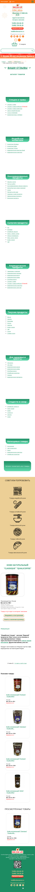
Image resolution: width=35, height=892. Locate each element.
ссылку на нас (23, 856)
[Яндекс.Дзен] (20, 36)
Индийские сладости (13, 406)
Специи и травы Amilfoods (14, 106)
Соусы (9, 190)
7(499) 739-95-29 (17, 25)
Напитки (9, 325)
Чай (8, 242)
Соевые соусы (11, 333)
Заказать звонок (17, 28)
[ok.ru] (17, 36)
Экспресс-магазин (18, 20)
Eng (19, 40)
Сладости (10, 412)
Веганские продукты (13, 198)
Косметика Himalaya (13, 144)
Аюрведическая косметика (14, 152)
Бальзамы (10, 321)
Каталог (10, 61)
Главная (4, 61)
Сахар (9, 417)
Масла (9, 317)
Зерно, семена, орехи (13, 233)
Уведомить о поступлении (14, 615)
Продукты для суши (12, 192)
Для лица (9, 365)
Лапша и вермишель (12, 236)
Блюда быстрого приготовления (16, 188)
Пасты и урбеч (11, 184)
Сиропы (9, 319)
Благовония (10, 446)
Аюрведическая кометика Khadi (16, 150)
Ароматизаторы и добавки (14, 115)
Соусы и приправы (12, 112)
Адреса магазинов (18, 18)
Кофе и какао (17, 61)
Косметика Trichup (12, 148)
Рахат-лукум (10, 408)
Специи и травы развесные (14, 108)
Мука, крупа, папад (12, 238)
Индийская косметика (13, 373)
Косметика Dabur (12, 146)
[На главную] (17, 8)
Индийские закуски (12, 231)
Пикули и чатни (11, 182)
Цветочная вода (12, 448)
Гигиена (9, 375)
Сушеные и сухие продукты (14, 194)
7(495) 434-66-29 (17, 23)
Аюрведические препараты (14, 377)
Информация (5, 629)
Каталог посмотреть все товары (17, 466)
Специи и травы (11, 104)
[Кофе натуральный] (17, 685)
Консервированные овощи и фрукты (17, 186)
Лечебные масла (12, 279)
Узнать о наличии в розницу (14, 619)
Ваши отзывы (18, 68)
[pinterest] (23, 36)
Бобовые (9, 229)
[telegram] (14, 36)
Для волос (10, 363)
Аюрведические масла (13, 275)
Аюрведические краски (13, 367)
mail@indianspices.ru (17, 31)
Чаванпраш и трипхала (13, 271)
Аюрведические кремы (13, 277)
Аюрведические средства (14, 287)
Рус (16, 40)
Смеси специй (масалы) (13, 110)
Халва (9, 410)
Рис (8, 227)
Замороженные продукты (14, 196)
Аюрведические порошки (14, 273)
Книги (8, 450)
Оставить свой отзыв (20, 663)
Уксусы (9, 323)
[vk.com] (11, 36)
